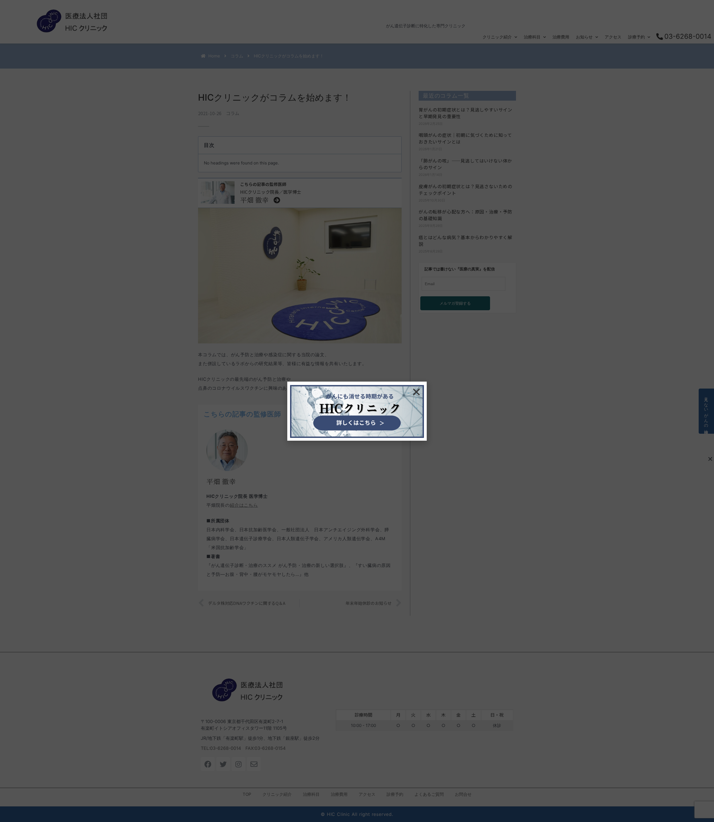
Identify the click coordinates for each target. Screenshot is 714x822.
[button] (416, 392)
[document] (357, 411)
